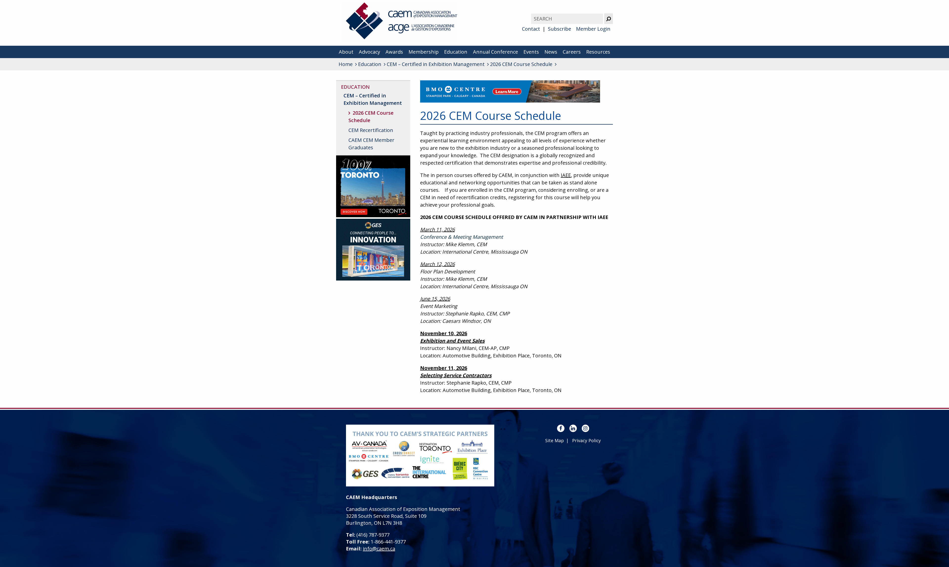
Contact (531, 28)
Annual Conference (495, 51)
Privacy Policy (586, 440)
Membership (424, 51)
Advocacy (369, 51)
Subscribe (559, 28)
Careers (572, 51)
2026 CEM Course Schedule (370, 116)
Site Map (554, 440)
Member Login (593, 28)
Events (531, 51)
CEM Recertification (370, 130)
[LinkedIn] (573, 428)
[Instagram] (585, 428)
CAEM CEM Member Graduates (371, 144)
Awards (394, 51)
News (550, 51)
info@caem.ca (379, 548)
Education (455, 51)
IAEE (566, 175)
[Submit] (608, 18)
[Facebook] (560, 428)
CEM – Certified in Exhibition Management (373, 99)
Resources (598, 51)
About (346, 51)
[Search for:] (567, 18)
